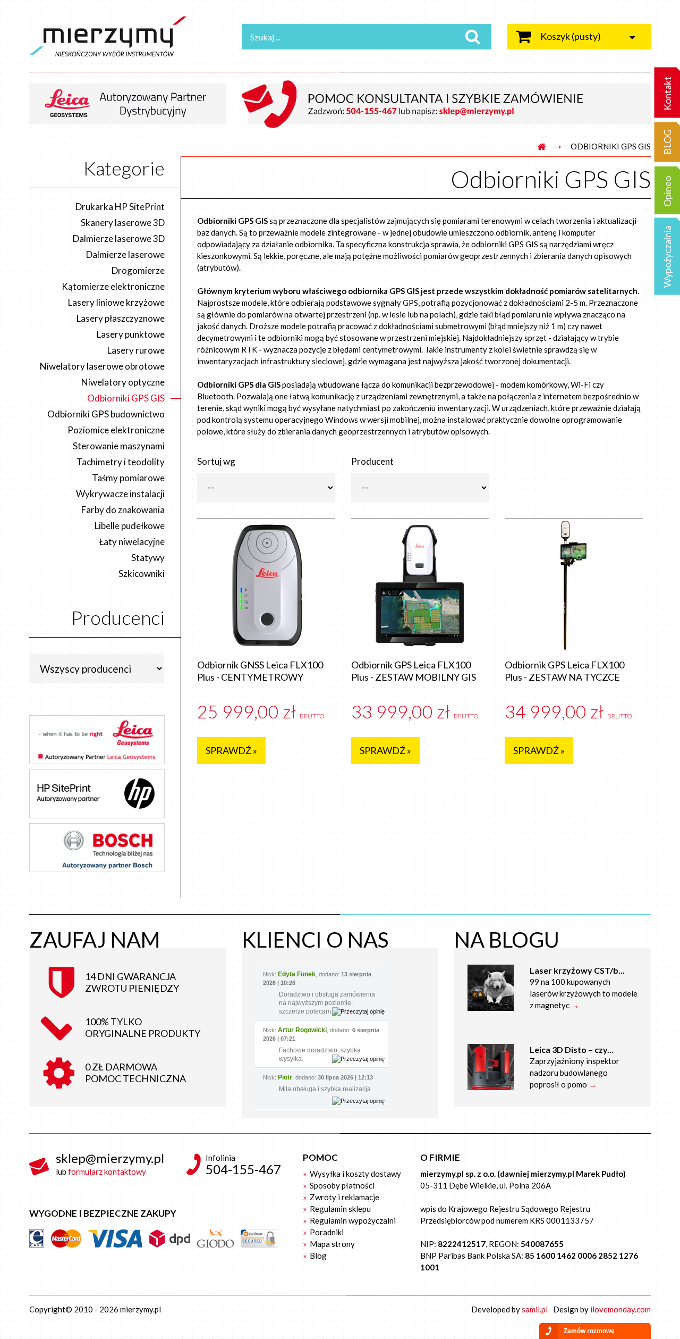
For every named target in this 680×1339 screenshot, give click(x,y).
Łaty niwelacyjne (132, 541)
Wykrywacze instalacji (120, 493)
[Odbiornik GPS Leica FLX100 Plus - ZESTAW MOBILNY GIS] (420, 585)
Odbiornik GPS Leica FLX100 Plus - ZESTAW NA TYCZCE (564, 671)
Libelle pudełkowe (130, 525)
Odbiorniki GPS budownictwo (106, 414)
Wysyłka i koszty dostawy (354, 1173)
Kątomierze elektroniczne (113, 286)
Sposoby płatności (341, 1185)
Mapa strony (331, 1244)
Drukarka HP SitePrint (120, 206)
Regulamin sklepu (339, 1209)
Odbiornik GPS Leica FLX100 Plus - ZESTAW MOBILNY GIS (413, 671)
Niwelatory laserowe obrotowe (102, 366)
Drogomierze (138, 270)
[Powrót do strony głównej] (541, 147)
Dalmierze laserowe (125, 254)
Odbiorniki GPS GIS (126, 398)
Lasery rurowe (136, 350)
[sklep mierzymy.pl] (127, 36)
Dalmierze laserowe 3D (119, 238)
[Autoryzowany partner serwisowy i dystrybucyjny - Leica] (131, 102)
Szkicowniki (141, 573)
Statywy (148, 557)
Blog (317, 1255)
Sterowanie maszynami (119, 445)
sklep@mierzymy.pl (110, 1158)
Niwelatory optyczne (123, 382)
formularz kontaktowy (107, 1171)
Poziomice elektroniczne (116, 430)
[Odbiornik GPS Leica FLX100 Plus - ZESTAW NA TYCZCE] (574, 585)
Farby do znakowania (123, 509)
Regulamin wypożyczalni (352, 1220)
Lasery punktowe (131, 334)
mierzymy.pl (140, 1309)
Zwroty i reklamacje (343, 1197)
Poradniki (326, 1232)
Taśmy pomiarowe (128, 477)
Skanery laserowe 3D (123, 222)
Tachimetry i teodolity (120, 461)
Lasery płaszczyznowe (120, 318)
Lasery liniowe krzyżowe (116, 302)
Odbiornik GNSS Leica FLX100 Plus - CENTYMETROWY (260, 671)
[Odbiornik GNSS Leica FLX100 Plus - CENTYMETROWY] (266, 585)
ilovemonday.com (620, 1309)
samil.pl (535, 1309)
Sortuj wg (216, 461)
